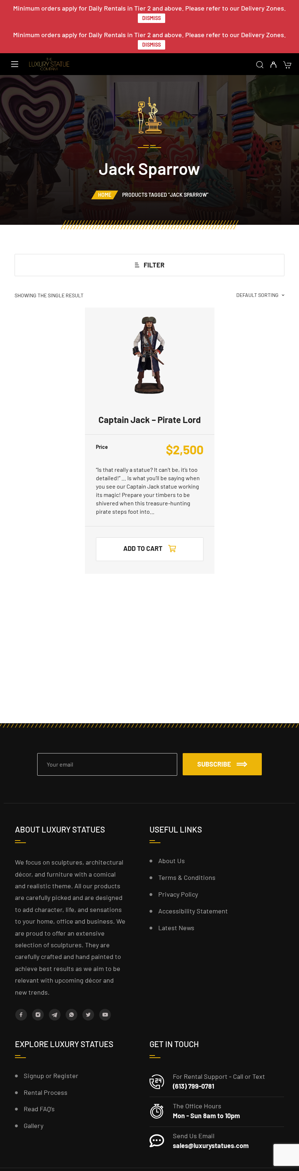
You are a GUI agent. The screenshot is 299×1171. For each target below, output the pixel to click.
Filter (154, 265)
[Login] (273, 65)
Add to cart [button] (143, 548)
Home (104, 195)
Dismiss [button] (151, 18)
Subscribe (214, 764)
